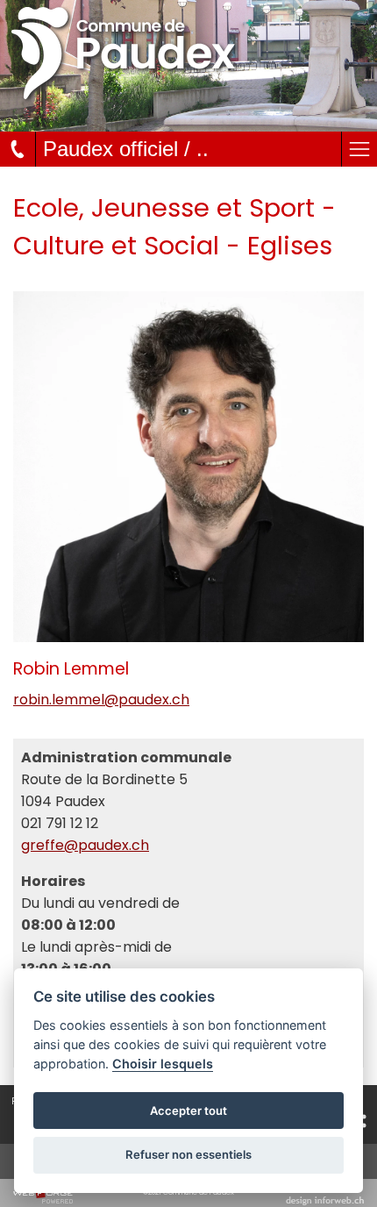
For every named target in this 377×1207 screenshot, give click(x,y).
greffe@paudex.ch (85, 845)
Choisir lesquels (162, 1063)
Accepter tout (188, 1110)
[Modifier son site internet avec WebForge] (43, 1196)
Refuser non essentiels (188, 1154)
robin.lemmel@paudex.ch (101, 699)
